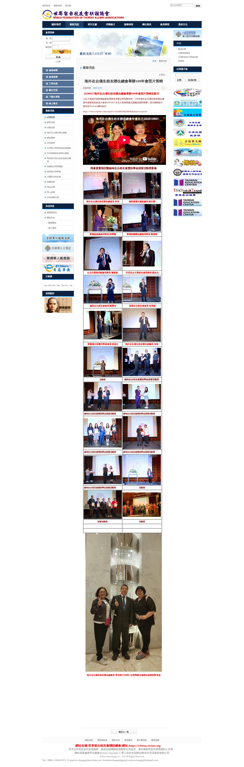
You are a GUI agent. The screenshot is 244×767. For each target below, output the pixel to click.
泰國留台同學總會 (55, 166)
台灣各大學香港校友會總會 (59, 148)
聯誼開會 (51, 138)
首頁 (154, 61)
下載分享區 (54, 97)
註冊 (58, 62)
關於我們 (56, 24)
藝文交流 (53, 90)
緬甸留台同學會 (54, 171)
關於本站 (116, 740)
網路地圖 (155, 740)
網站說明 (89, 740)
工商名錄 (53, 83)
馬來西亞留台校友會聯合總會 (59, 159)
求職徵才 (110, 24)
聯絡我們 (58, 5)
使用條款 (128, 740)
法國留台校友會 (54, 177)
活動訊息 (51, 127)
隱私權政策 (102, 740)
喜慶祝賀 (51, 182)
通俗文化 (183, 24)
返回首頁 (46, 5)
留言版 (68, 5)
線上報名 (53, 103)
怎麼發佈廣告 (184, 53)
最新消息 (74, 24)
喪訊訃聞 (51, 187)
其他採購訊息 (53, 197)
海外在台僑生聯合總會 (57, 132)
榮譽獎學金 (52, 212)
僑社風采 (146, 24)
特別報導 (51, 143)
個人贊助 (52, 228)
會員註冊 (182, 49)
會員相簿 (53, 77)
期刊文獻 (92, 24)
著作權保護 (142, 740)
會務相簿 (53, 70)
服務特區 (128, 24)
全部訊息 (51, 117)
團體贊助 (52, 223)
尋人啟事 (51, 192)
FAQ (179, 43)
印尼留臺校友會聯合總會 (58, 153)
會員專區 (164, 24)
